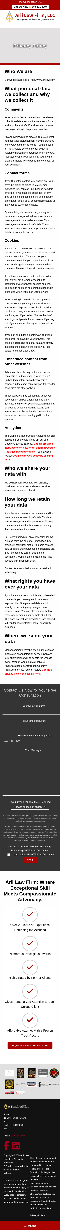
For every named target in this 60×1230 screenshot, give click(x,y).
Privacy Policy (37, 1215)
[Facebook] (8, 1148)
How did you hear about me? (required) (30, 802)
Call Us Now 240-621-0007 (30, 7)
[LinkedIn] (17, 1148)
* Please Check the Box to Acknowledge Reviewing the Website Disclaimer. (31, 850)
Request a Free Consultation (30, 1045)
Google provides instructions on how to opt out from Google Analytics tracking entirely (30, 447)
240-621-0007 (18, 1135)
